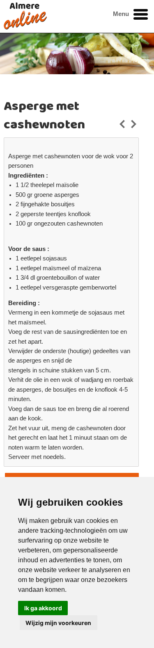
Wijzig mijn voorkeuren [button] (58, 622)
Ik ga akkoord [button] (43, 608)
